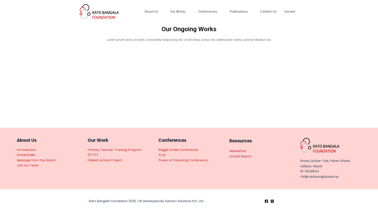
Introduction (26, 150)
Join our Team (28, 165)
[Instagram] (272, 201)
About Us (151, 11)
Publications (239, 11)
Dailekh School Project (105, 160)
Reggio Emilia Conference (178, 150)
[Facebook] (266, 201)
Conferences (208, 11)
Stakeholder (26, 155)
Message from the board (36, 160)
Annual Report (240, 156)
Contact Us (268, 11)
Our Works (178, 11)
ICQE (162, 155)
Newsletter (237, 151)
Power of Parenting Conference (183, 160)
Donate (289, 11)
